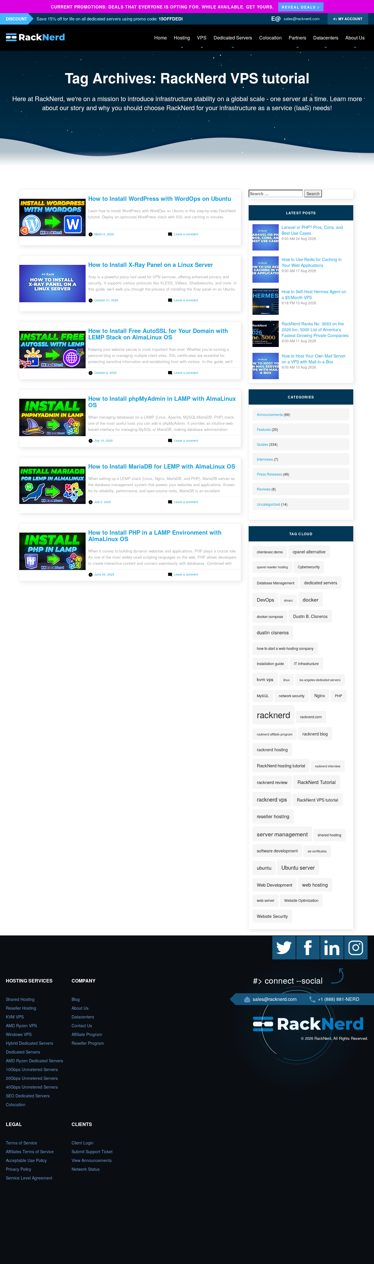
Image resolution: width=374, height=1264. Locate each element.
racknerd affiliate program (274, 734)
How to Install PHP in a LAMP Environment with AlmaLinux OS (154, 535)
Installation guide (270, 663)
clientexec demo (270, 552)
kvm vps (265, 679)
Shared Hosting (20, 999)
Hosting (182, 37)
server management (282, 834)
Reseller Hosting (21, 1008)
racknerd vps (272, 799)
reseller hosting (273, 816)
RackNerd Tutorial (316, 781)
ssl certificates (317, 851)
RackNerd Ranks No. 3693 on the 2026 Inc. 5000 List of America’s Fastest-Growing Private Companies (315, 329)
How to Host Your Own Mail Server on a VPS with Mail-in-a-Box (314, 359)
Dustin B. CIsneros (310, 616)
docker (310, 599)
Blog (76, 999)
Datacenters (325, 37)
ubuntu (264, 867)
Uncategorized (268, 504)
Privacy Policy (18, 1169)
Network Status (86, 1169)
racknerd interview (327, 766)
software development (277, 851)
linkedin (327, 939)
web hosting (315, 884)
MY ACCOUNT (349, 18)
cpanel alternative (309, 552)
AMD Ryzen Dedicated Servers (34, 1060)
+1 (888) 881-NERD (338, 999)
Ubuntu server (298, 867)
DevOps (265, 599)
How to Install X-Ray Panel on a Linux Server (150, 264)
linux (286, 680)
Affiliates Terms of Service (30, 1151)
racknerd (273, 714)
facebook (304, 939)
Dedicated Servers (233, 37)
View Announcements (92, 1160)
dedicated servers (320, 583)
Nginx (319, 695)
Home (160, 37)
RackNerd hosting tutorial (281, 765)
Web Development (274, 885)
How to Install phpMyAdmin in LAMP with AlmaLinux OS (162, 401)
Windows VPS (19, 1034)
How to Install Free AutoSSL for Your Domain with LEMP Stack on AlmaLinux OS (158, 333)
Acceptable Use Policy (26, 1160)
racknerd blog (315, 734)
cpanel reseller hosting (272, 567)
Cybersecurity (309, 566)
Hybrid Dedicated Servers (29, 1043)
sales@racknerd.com (302, 18)
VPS (202, 37)
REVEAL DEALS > (301, 7)
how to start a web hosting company (285, 648)
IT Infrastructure (306, 663)
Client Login (83, 1143)
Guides (262, 444)
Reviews (264, 488)
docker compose (270, 616)
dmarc (288, 600)
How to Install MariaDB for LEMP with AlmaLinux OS (161, 466)
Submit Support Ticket (92, 1151)
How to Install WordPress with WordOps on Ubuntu (159, 198)
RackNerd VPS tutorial (317, 800)
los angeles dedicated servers (319, 680)
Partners (297, 37)
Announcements (270, 414)
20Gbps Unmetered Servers (32, 1078)
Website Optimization (301, 900)
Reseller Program (88, 1043)
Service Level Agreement (29, 1178)
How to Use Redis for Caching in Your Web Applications (312, 262)
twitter (277, 939)
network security (291, 695)
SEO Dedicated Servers (28, 1096)
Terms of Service (21, 1143)
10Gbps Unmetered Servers (32, 1069)
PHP (338, 695)
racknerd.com (311, 716)
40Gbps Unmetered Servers (32, 1087)
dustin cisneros (273, 632)
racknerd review (272, 782)
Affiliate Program (87, 1034)
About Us (355, 37)
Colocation (270, 37)
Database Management (275, 583)
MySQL (263, 695)
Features (264, 429)
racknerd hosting (272, 749)
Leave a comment (186, 234)
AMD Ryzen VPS (21, 1025)
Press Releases (269, 474)
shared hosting (329, 835)
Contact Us (82, 1025)
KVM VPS (15, 1017)
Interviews (265, 459)
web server (265, 900)
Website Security (272, 916)
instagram (353, 939)
